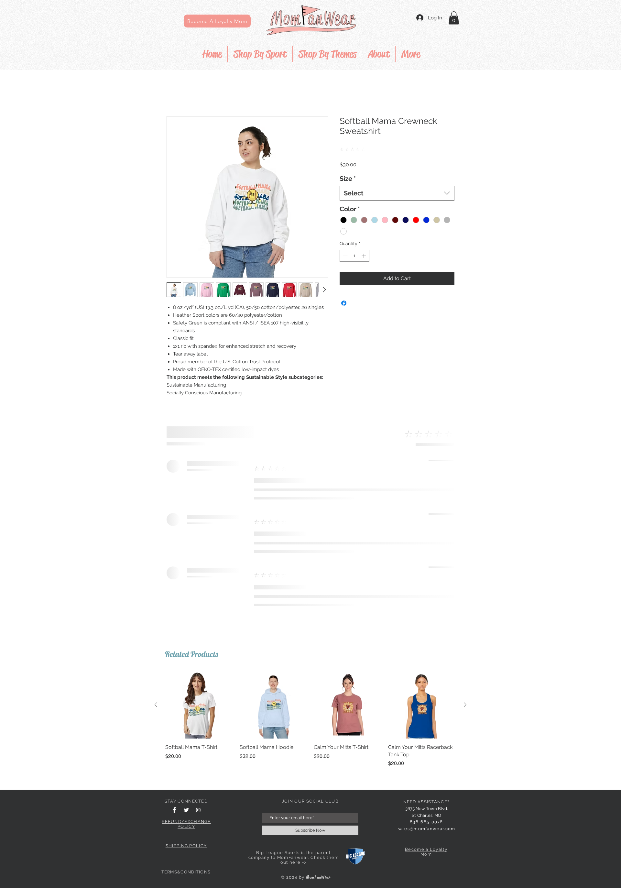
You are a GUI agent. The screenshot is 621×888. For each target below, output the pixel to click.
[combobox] (397, 193)
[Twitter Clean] (186, 810)
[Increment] (364, 255)
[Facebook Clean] (174, 810)
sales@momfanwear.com (426, 828)
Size (348, 178)
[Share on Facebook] (344, 303)
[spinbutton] (354, 255)
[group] (310, 719)
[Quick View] (199, 705)
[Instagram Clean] (198, 810)
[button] (453, 18)
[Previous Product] (156, 704)
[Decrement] (345, 255)
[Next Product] (465, 704)
